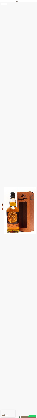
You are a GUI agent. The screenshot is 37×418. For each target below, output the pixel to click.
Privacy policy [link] (13, 415)
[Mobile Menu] (3, 1)
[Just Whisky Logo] (18, 1)
